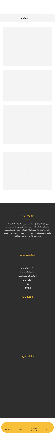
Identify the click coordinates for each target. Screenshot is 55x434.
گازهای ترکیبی (27, 268)
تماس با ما (27, 280)
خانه (27, 264)
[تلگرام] (19, 243)
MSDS (28, 288)
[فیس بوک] (40, 243)
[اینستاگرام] (30, 243)
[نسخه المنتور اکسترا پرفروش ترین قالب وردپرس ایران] (42, 7)
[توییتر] (35, 243)
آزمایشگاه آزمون (27, 272)
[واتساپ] (25, 243)
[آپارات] (14, 245)
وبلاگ (27, 284)
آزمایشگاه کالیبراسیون (27, 276)
